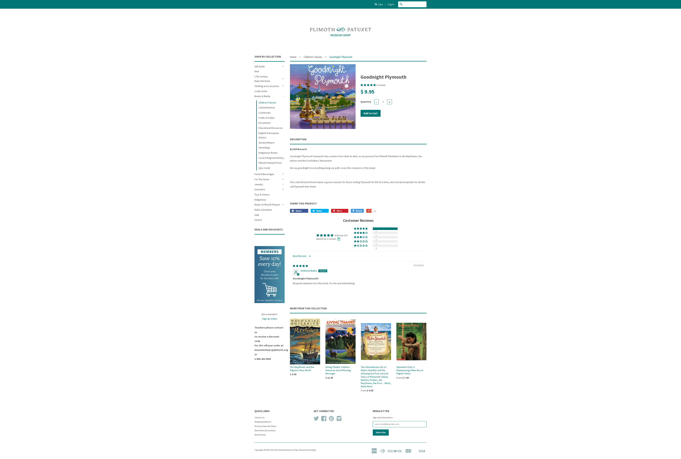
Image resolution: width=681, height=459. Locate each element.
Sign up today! (269, 318)
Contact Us (259, 417)
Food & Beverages (264, 174)
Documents (265, 122)
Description (298, 139)
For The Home (261, 179)
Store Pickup (259, 434)
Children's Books (267, 102)
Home (293, 57)
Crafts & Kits (260, 91)
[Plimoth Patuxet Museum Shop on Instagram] (339, 419)
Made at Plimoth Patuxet (267, 204)
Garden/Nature (266, 142)
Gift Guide (259, 66)
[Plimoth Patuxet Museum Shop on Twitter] (316, 419)
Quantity (366, 101)
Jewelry (258, 184)
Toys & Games (262, 194)
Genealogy (264, 147)
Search (258, 219)
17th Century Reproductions (262, 79)
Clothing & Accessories (266, 86)
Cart (380, 4)
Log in (391, 4)
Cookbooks (265, 112)
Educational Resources (271, 127)
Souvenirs (259, 189)
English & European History (269, 135)
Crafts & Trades (267, 117)
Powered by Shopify (307, 450)
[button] (368, 85)
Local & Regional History (271, 157)
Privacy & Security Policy (265, 426)
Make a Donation (263, 209)
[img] (300, 265)
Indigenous (260, 199)
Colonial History (267, 107)
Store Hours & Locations (265, 430)
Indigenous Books (268, 152)
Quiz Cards (264, 168)
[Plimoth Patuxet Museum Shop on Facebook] (323, 419)
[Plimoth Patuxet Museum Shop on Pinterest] (331, 419)
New (256, 71)
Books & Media (262, 96)
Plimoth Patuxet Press (270, 162)
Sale (256, 214)
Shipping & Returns (262, 421)
